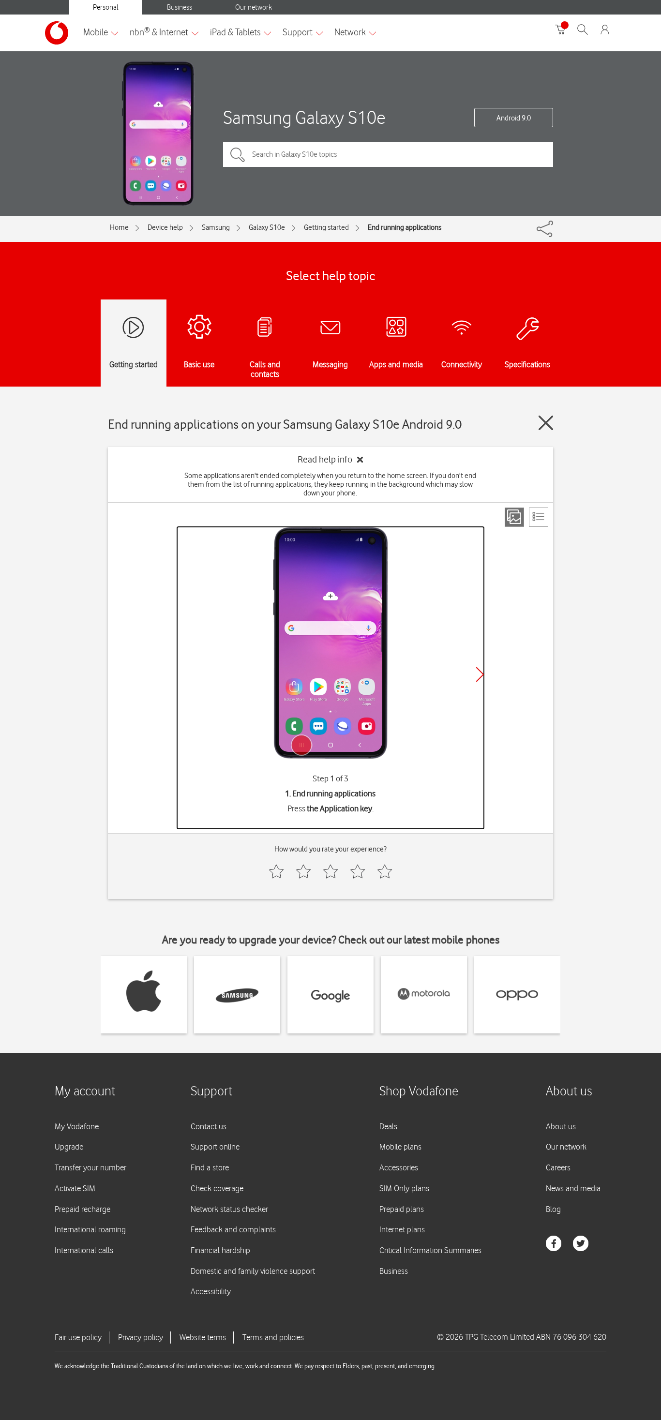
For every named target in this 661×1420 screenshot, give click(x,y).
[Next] (480, 674)
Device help (165, 227)
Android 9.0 (513, 118)
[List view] (538, 517)
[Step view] (514, 517)
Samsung (216, 227)
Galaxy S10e (267, 227)
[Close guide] (546, 423)
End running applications (404, 227)
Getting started (326, 227)
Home (119, 227)
